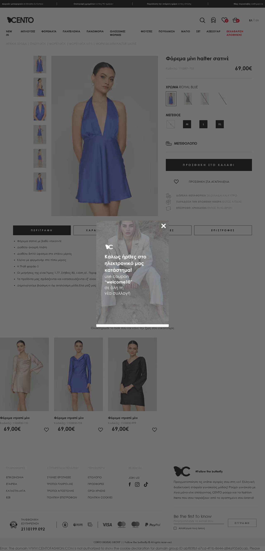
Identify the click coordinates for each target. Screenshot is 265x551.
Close (164, 225)
